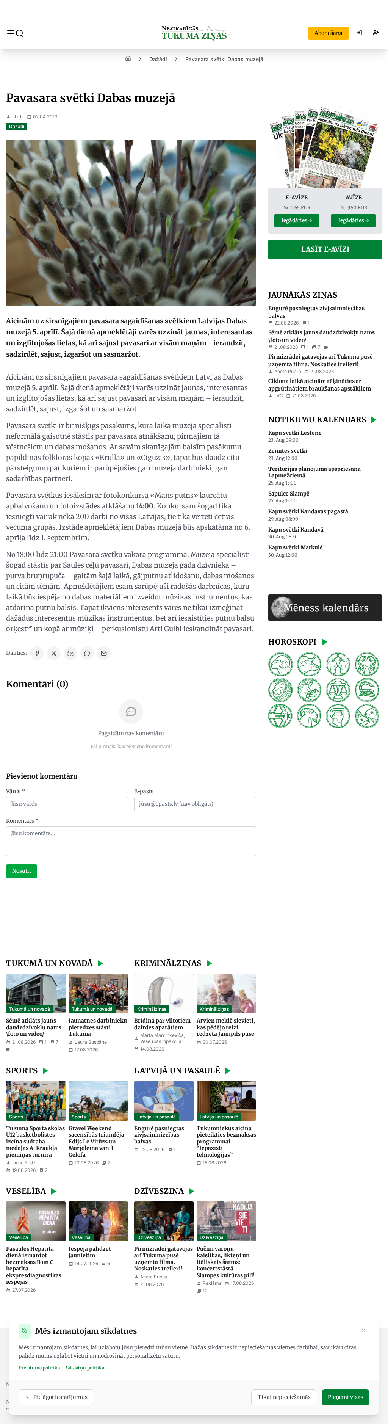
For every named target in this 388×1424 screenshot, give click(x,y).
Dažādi (158, 59)
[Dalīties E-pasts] (104, 653)
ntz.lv (18, 116)
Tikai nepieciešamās (284, 1397)
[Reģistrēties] (376, 33)
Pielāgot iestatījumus (60, 1397)
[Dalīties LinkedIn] (70, 653)
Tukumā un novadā (29, 1009)
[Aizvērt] (363, 1331)
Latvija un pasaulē (156, 1117)
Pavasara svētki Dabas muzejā (224, 59)
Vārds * (15, 791)
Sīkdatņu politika (85, 1368)
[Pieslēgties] (359, 33)
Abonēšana (328, 33)
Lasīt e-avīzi (325, 249)
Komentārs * (22, 820)
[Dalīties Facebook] (37, 653)
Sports (16, 1117)
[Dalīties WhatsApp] (87, 653)
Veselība (18, 1237)
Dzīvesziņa (149, 1237)
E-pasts (143, 791)
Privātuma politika (39, 1368)
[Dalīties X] (54, 653)
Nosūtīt (21, 870)
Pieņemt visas (345, 1397)
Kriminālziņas (151, 1009)
